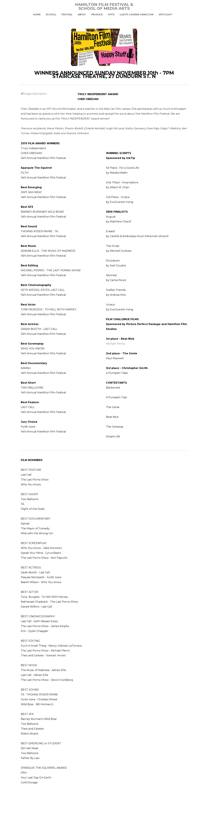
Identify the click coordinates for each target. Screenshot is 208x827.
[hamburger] (6, 5)
